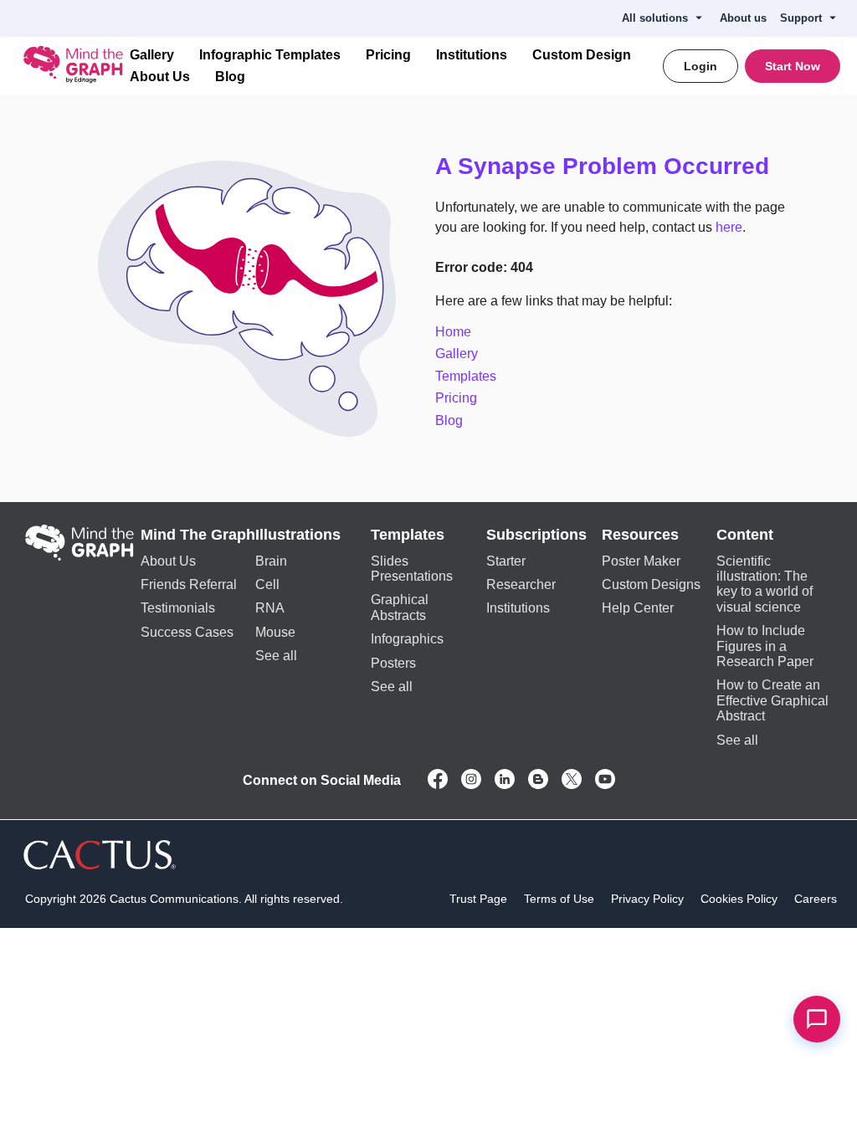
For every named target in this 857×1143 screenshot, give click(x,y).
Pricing (377, 55)
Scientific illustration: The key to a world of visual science (764, 586)
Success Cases (187, 635)
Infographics (407, 641)
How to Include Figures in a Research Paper (764, 648)
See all (276, 658)
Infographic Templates (265, 55)
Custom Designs (651, 587)
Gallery (152, 55)
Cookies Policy (738, 901)
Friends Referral (189, 587)
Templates (465, 379)
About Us (157, 77)
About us (750, 18)
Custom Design (561, 55)
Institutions (457, 55)
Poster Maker (641, 563)
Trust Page (478, 901)
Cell (267, 587)
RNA (270, 610)
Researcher (521, 587)
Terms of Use (559, 901)
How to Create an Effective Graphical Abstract (772, 702)
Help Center (638, 610)
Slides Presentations (412, 571)
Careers (815, 901)
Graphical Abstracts (399, 609)
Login (704, 66)
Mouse (275, 635)
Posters (393, 666)
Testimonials (178, 610)
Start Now (793, 66)
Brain (271, 563)
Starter (506, 563)
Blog (223, 77)
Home (453, 334)
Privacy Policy (647, 901)
